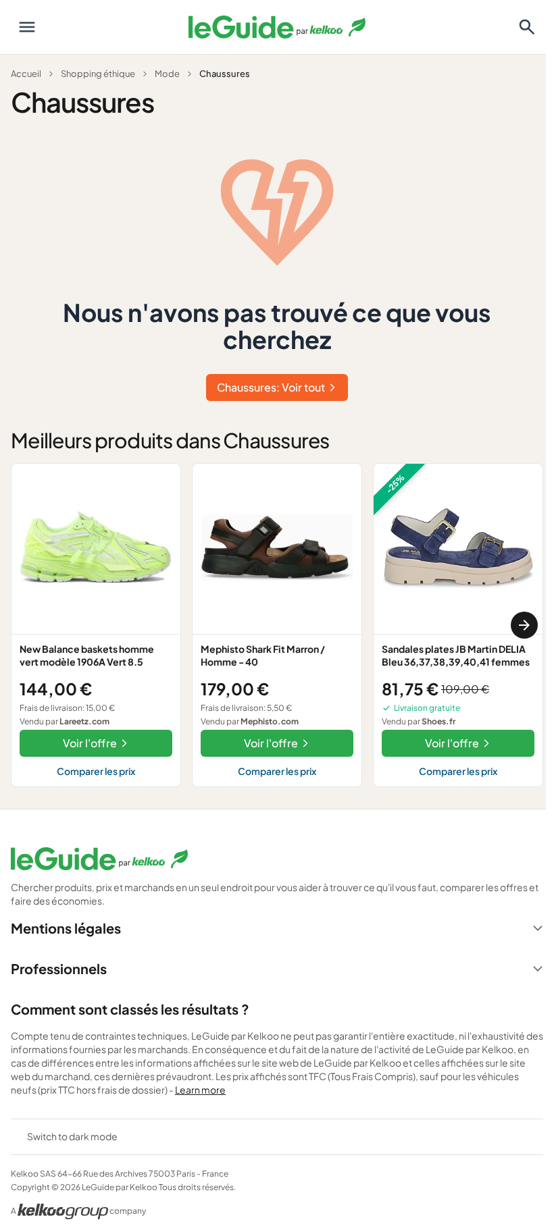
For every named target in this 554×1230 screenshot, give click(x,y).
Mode (167, 73)
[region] (277, 625)
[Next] (524, 625)
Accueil (26, 73)
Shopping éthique (98, 73)
